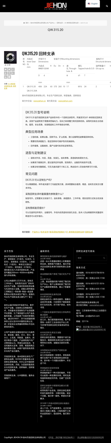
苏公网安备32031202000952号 (90, 437)
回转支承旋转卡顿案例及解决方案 (54, 385)
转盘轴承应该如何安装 (49, 368)
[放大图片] (10, 57)
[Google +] (5, 73)
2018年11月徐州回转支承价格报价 (54, 403)
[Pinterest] (9, 73)
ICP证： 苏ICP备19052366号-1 (61, 437)
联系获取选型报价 (57, 232)
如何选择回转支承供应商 (50, 294)
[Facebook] (13, 69)
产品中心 (36, 232)
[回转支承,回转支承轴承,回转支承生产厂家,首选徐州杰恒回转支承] (55, 6)
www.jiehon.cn (39, 101)
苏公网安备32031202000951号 (92, 330)
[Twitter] (9, 69)
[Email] (5, 69)
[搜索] (107, 6)
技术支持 (44, 232)
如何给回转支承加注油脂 (50, 332)
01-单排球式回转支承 (75, 232)
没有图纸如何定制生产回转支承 (53, 350)
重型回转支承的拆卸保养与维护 (53, 256)
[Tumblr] (13, 73)
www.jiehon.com (65, 101)
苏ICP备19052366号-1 (92, 327)
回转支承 (89, 232)
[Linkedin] (5, 77)
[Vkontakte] (9, 77)
